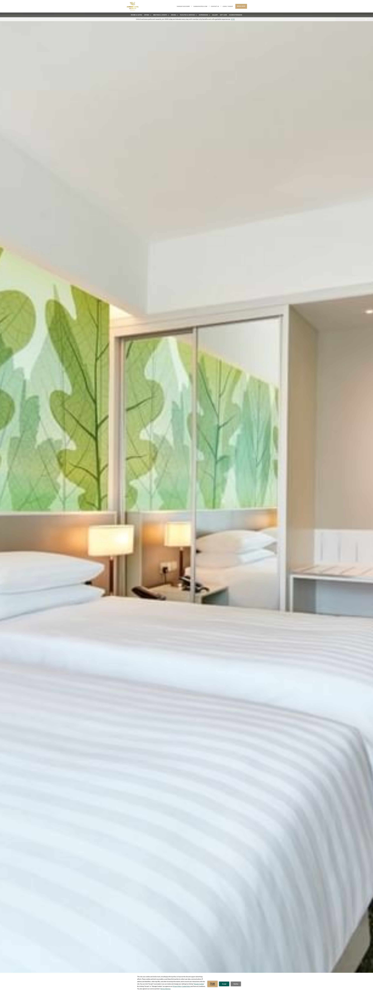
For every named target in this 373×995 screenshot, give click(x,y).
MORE (233, 19)
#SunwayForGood (235, 15)
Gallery (215, 15)
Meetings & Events (160, 15)
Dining (173, 15)
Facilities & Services (187, 15)
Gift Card (223, 15)
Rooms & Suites (136, 15)
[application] (186, 984)
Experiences (203, 15)
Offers (146, 15)
